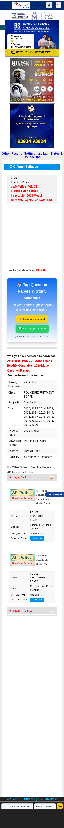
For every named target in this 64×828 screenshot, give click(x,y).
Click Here (42, 270)
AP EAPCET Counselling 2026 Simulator (32, 799)
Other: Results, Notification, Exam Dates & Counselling (32, 155)
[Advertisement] (32, 235)
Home (16, 177)
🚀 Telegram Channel (32, 318)
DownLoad (37, 538)
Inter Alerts (53, 494)
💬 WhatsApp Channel (32, 328)
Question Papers (21, 182)
